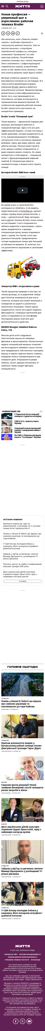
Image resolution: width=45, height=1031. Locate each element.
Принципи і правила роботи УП (17, 960)
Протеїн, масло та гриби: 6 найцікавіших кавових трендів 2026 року (22, 565)
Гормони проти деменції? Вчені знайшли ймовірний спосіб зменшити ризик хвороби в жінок (22, 787)
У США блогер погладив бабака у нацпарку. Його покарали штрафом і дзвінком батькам (20, 546)
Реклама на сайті (10, 954)
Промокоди (35, 960)
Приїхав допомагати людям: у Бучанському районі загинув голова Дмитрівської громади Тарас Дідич (21, 746)
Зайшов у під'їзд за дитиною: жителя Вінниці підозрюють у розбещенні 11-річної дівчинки (20, 556)
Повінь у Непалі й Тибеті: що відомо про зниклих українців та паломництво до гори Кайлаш (22, 536)
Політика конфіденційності (30, 954)
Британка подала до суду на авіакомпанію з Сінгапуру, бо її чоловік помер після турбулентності (21, 526)
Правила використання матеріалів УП (22, 957)
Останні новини (12, 519)
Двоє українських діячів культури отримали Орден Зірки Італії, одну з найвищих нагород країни (20, 574)
